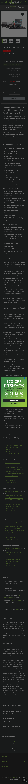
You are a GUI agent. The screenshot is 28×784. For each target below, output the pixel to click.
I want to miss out (14, 403)
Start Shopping (14, 400)
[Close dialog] (25, 378)
